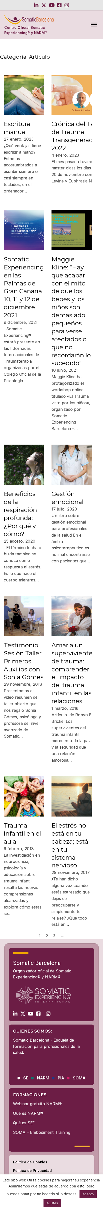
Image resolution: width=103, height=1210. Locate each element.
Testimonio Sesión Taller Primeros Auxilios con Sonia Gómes (24, 661)
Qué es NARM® (28, 1113)
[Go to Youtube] (52, 5)
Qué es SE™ (24, 1122)
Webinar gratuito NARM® (37, 1103)
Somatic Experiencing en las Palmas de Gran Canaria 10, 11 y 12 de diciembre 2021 (24, 287)
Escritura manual (17, 128)
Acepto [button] (88, 1194)
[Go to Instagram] (66, 5)
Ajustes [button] (52, 1203)
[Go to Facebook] (59, 5)
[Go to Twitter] (43, 5)
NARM (43, 1078)
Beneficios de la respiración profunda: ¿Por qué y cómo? (20, 513)
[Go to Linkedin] (36, 5)
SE (25, 1078)
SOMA (79, 1078)
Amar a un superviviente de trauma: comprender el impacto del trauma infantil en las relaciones (72, 673)
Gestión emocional (68, 498)
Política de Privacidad (32, 1170)
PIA (61, 1078)
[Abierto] (94, 24)
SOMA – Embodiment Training (41, 1132)
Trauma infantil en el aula (22, 833)
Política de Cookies (30, 1162)
